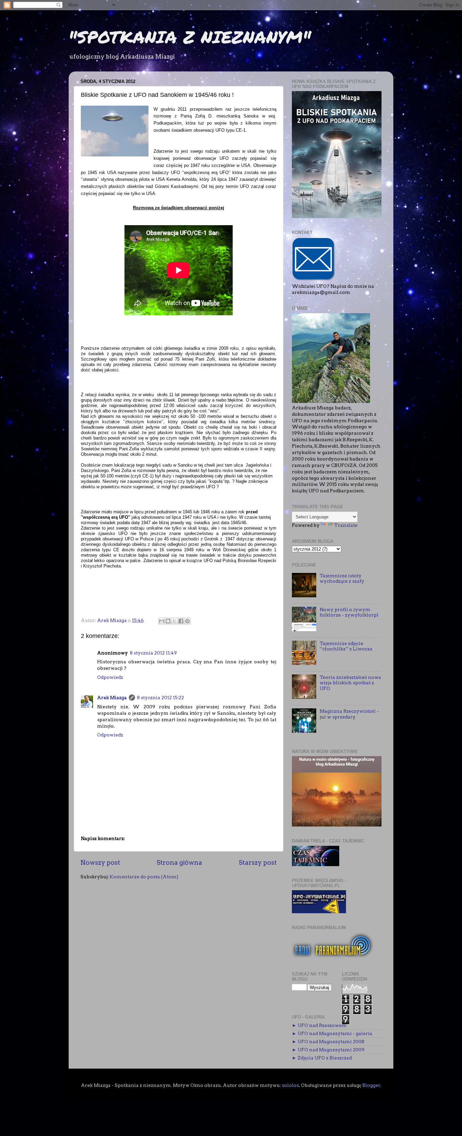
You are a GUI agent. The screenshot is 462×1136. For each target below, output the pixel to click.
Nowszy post (100, 862)
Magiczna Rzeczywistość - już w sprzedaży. (349, 713)
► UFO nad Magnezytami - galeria (332, 1033)
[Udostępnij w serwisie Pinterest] (187, 621)
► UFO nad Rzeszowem (319, 1025)
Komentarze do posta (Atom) (144, 876)
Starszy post (258, 862)
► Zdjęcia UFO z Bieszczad (322, 1057)
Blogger (371, 1085)
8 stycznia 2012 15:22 (160, 697)
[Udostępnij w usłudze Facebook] (181, 621)
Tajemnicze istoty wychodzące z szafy (342, 578)
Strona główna (179, 862)
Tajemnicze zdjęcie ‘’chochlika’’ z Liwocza (346, 646)
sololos (290, 1085)
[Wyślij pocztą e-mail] (161, 621)
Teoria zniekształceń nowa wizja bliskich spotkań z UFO (350, 682)
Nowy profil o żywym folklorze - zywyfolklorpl (349, 612)
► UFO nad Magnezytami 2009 (328, 1049)
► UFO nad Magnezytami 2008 (328, 1041)
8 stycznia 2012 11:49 (153, 653)
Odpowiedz (110, 677)
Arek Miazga (112, 697)
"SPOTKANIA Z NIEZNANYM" (190, 37)
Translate (345, 525)
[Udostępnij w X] (174, 621)
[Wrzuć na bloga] (168, 621)
